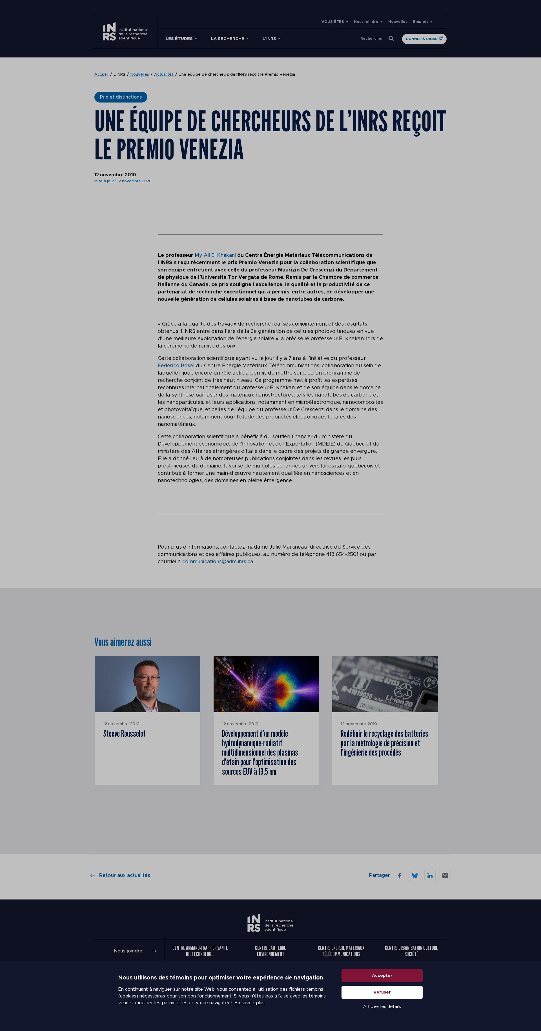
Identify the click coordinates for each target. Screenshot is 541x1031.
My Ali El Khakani (216, 255)
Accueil (101, 75)
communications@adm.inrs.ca (217, 561)
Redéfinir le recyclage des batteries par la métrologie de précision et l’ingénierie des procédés (384, 743)
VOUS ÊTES (333, 22)
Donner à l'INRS (421, 39)
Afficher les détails (382, 1007)
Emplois (420, 22)
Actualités (164, 75)
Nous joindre (366, 22)
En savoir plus (250, 1003)
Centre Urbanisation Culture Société (411, 951)
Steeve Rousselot (124, 733)
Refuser (382, 992)
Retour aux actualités (124, 875)
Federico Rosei (176, 365)
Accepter (382, 976)
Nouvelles (397, 22)
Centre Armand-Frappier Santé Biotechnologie (200, 951)
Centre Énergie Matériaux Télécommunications (341, 951)
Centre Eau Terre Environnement (270, 951)
